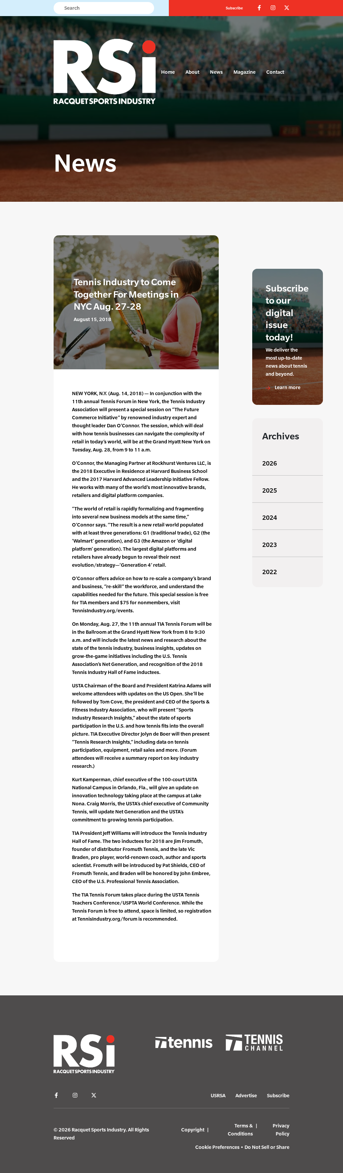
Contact (275, 72)
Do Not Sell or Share (267, 1147)
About (192, 72)
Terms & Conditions (240, 1129)
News (216, 72)
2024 (269, 517)
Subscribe (234, 8)
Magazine (244, 72)
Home (168, 72)
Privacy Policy (281, 1129)
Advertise (246, 1095)
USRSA (218, 1095)
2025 (269, 490)
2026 (269, 463)
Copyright (192, 1129)
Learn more (287, 387)
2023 (269, 544)
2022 (269, 571)
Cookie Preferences (217, 1147)
